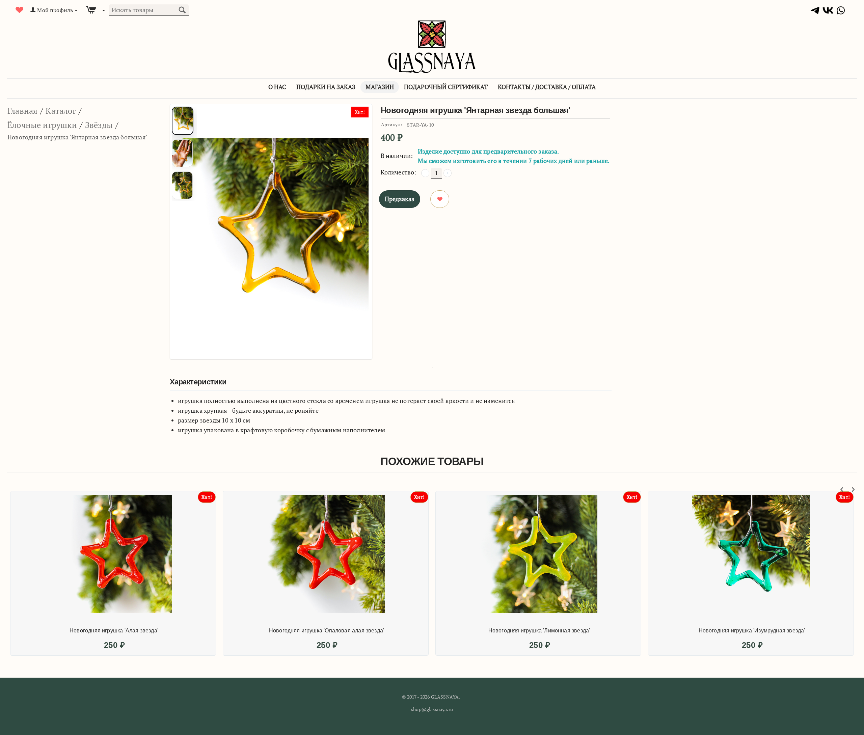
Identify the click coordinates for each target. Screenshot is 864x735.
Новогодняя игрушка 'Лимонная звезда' (539, 630)
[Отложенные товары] (20, 10)
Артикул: (391, 124)
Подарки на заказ (325, 87)
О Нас (277, 87)
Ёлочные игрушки (42, 124)
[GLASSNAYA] (432, 46)
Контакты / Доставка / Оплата (547, 87)
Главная (22, 110)
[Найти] (182, 9)
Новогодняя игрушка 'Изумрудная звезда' (752, 630)
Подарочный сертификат (446, 87)
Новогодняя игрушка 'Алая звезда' (114, 630)
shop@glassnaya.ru (432, 709)
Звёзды (99, 124)
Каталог (61, 110)
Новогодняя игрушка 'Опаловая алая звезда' (326, 630)
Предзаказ (399, 199)
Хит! (360, 112)
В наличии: (397, 156)
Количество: (398, 172)
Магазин (380, 87)
